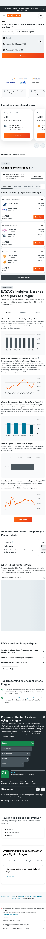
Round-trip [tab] (7, 186)
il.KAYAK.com (5, 896)
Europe (29, 896)
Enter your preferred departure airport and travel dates (23, 698)
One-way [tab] (17, 186)
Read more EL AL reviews (9, 803)
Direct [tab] (38, 186)
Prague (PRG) (10, 876)
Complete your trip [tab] (33, 861)
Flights (13, 896)
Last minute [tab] (28, 186)
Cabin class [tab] (18, 861)
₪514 (4, 24)
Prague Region (16, 898)
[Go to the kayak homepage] (14, 15)
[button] (43, 9)
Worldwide (21, 896)
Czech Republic (37, 896)
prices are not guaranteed (10, 914)
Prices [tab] (8, 312)
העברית (35, 8)
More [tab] (38, 312)
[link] (23, 519)
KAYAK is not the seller (11, 921)
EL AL (13, 772)
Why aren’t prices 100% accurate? (16, 928)
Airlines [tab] (23, 312)
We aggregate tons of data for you (16, 924)
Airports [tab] (7, 861)
